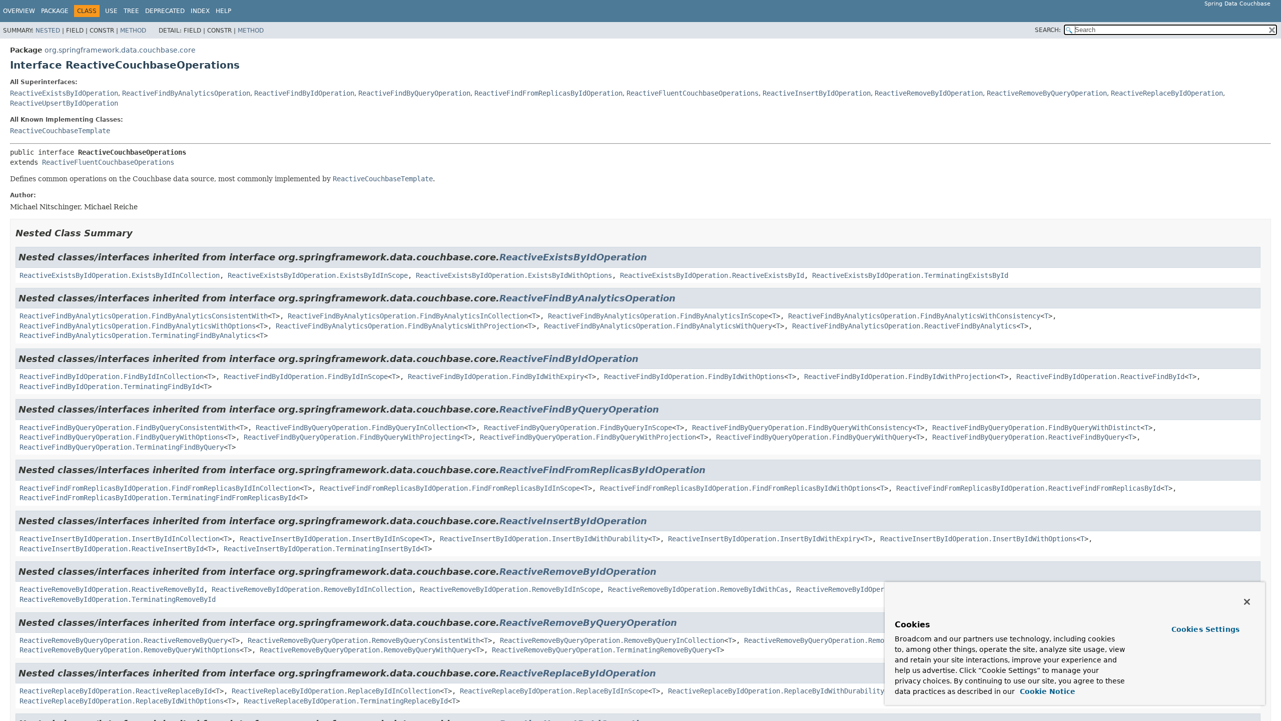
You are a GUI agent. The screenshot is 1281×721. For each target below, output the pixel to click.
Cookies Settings (1205, 629)
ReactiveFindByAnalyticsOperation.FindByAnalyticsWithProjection (400, 326)
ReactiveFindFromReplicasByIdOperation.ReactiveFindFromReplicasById (1028, 488)
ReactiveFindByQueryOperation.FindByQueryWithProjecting (352, 437)
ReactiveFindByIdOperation (304, 93)
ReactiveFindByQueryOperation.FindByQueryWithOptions (122, 437)
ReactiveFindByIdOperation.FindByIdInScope (306, 377)
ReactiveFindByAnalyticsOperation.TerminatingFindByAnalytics (138, 335)
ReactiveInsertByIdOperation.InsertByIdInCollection (120, 539)
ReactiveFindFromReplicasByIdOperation (548, 93)
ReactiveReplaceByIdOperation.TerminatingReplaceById (346, 701)
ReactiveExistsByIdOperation (64, 93)
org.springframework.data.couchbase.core (120, 50)
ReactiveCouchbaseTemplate (60, 131)
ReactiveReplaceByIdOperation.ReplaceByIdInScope (554, 691)
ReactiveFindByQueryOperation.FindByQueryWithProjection (588, 437)
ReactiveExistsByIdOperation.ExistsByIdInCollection (120, 275)
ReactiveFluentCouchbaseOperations (692, 93)
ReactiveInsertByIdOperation (817, 93)
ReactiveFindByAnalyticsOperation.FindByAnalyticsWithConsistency (914, 316)
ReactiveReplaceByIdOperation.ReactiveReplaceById (116, 691)
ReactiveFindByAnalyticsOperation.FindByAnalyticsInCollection (408, 316)
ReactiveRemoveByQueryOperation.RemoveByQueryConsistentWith (364, 640)
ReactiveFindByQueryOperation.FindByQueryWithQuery (814, 437)
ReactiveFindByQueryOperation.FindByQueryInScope (578, 428)
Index (200, 11)
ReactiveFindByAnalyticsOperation (186, 93)
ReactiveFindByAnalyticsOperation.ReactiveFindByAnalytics (904, 326)
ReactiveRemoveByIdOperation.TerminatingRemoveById (118, 599)
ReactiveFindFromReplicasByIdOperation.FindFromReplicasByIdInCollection (160, 488)
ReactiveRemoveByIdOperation (929, 93)
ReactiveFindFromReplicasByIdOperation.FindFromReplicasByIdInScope (450, 488)
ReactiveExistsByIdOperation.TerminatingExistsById (910, 275)
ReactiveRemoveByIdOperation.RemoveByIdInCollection (312, 589)
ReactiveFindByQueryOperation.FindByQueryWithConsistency (802, 428)
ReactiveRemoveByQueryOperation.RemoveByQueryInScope (846, 640)
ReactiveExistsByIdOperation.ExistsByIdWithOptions (514, 275)
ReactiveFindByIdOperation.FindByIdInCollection (112, 377)
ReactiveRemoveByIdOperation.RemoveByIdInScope (510, 589)
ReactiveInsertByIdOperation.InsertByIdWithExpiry (764, 539)
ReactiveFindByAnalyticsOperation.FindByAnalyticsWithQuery (658, 326)
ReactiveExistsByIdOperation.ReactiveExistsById (712, 275)
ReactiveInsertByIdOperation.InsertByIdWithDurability (544, 539)
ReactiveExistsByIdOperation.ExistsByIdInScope (318, 275)
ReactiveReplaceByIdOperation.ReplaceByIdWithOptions (122, 701)
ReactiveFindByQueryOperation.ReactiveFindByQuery (1028, 437)
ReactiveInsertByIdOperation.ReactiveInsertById (112, 549)
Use (111, 11)
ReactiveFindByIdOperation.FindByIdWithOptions (694, 377)
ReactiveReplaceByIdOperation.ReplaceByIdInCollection (336, 691)
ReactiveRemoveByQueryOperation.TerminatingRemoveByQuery (602, 650)
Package (55, 11)
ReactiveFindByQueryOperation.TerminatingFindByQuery (122, 447)
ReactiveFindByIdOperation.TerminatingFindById (110, 387)
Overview (19, 11)
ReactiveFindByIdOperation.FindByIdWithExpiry (496, 377)
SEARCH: (1048, 30)
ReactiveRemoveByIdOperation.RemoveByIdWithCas (698, 589)
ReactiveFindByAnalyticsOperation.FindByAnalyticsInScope (658, 316)
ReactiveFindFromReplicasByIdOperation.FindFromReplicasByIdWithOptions (738, 488)
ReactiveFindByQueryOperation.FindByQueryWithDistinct (1036, 428)
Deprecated (165, 11)
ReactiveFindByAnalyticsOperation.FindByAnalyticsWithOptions (138, 326)
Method (133, 30)
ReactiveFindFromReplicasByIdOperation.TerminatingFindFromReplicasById (158, 498)
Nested (48, 30)
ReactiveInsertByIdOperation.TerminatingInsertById (322, 549)
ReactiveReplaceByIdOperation (1167, 93)
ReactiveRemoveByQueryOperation (1047, 93)
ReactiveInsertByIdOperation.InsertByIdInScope (330, 539)
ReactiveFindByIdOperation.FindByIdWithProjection (900, 377)
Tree (131, 11)
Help (223, 11)
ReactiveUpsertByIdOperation (64, 103)
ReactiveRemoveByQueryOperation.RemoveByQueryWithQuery (366, 650)
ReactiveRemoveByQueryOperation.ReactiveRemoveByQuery (124, 640)
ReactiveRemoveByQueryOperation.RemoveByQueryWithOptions (130, 650)
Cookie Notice (1046, 691)
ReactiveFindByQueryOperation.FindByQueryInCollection (360, 428)
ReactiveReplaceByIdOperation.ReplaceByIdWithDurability (776, 691)
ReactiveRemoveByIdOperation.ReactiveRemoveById (112, 589)
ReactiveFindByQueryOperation (414, 93)
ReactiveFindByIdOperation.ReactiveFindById (1100, 377)
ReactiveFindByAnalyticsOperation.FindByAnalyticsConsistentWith (144, 316)
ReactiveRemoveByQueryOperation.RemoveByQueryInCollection (612, 640)
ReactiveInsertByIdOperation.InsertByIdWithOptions (978, 539)
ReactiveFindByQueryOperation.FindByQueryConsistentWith (128, 428)
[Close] (1247, 602)
